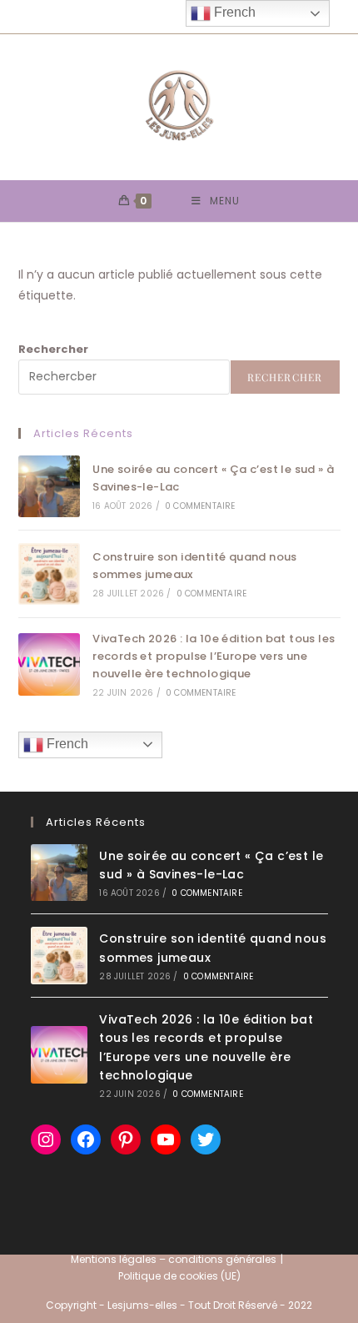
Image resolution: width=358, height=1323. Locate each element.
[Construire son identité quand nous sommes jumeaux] (49, 574)
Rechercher (53, 349)
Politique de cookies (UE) (179, 1276)
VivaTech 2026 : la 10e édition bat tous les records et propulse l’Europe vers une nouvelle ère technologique (213, 656)
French (65, 744)
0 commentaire (200, 506)
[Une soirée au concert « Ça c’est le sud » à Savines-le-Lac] (49, 486)
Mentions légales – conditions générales (173, 1259)
